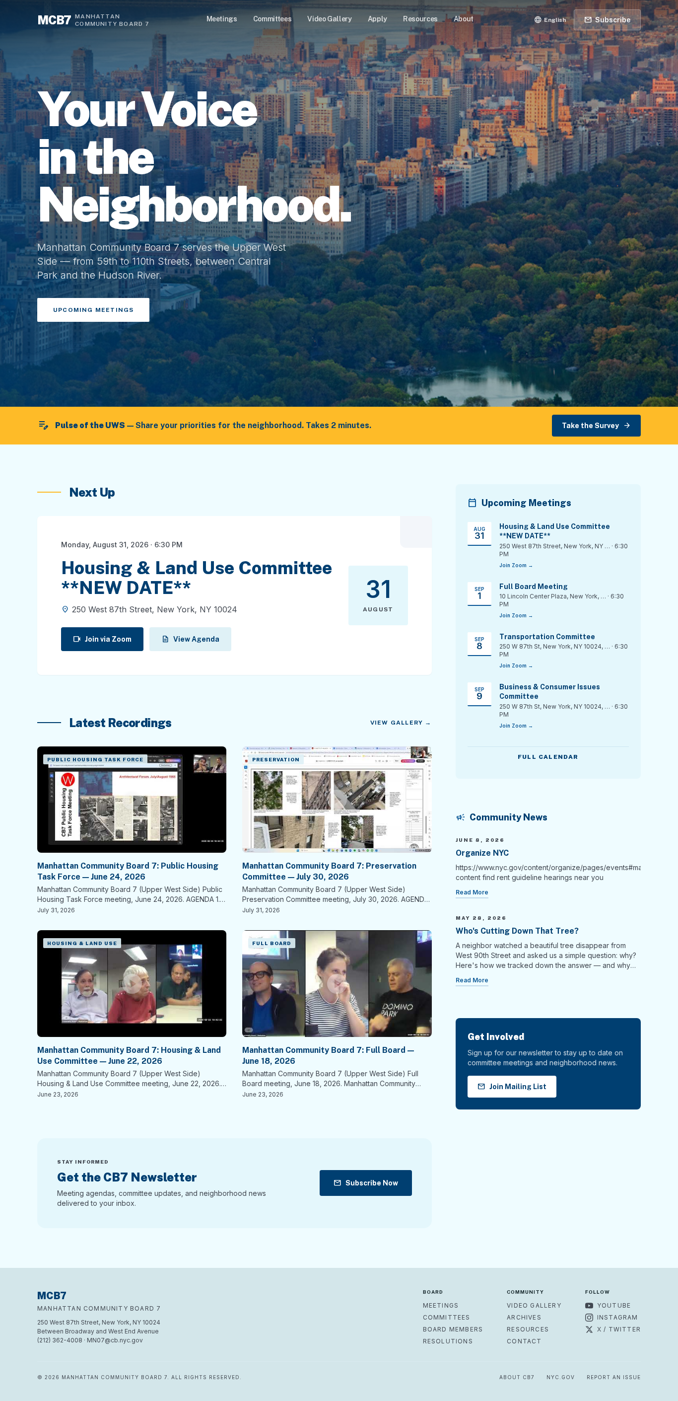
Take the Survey (596, 426)
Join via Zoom (102, 639)
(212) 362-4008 (59, 1340)
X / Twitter (619, 1329)
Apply (377, 19)
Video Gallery (329, 19)
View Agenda (190, 639)
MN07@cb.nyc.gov (115, 1340)
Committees (272, 19)
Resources (420, 19)
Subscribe (607, 20)
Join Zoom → (516, 565)
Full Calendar (548, 756)
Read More (472, 892)
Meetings (221, 19)
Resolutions (448, 1341)
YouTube (614, 1305)
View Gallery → (401, 722)
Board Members (453, 1329)
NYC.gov (560, 1377)
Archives (524, 1317)
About (464, 19)
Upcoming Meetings (93, 309)
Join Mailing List (511, 1087)
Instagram (617, 1317)
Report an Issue (614, 1377)
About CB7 (517, 1377)
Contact (524, 1341)
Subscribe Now (366, 1183)
